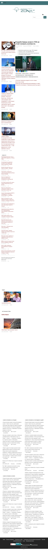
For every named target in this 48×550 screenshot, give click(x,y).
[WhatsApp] (25, 71)
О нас (24, 540)
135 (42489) (5, 519)
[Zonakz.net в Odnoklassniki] (40, 14)
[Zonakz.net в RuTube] (43, 14)
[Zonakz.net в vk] (41, 14)
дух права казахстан (20, 75)
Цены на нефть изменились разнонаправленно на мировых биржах (6, 246)
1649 (8, 261)
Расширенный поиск (30, 540)
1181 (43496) (28, 445)
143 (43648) (5, 470)
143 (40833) (18, 463)
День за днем (36, 45)
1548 (8, 254)
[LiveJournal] (23, 71)
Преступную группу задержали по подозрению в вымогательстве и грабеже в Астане (7, 237)
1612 (8, 224)
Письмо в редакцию (10, 539)
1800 (8, 180)
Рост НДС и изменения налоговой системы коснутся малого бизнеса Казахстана (8, 52)
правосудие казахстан (33, 76)
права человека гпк (29, 75)
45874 (10, 81)
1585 (8, 234)
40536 (10, 150)
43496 (10, 109)
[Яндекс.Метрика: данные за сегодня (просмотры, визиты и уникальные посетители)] (34, 545)
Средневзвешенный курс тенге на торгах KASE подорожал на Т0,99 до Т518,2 (7, 158)
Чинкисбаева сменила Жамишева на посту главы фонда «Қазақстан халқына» (7, 205)
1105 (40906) (28, 528)
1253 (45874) (28, 432)
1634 (8, 196)
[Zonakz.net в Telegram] (38, 14)
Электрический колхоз (6, 303)
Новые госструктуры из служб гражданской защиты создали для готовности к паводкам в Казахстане (7, 199)
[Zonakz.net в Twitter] (33, 14)
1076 (17, 47)
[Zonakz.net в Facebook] (35, 14)
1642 (8, 165)
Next (21, 296)
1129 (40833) (41, 470)
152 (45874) (5, 432)
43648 (10, 55)
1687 (8, 218)
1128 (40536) (28, 483)
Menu (5, 2)
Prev (3, 296)
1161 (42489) (28, 465)
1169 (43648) (28, 452)
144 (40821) (5, 458)
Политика (13, 463)
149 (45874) (5, 488)
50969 (11, 331)
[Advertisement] (24, 28)
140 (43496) (5, 501)
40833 (10, 124)
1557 (8, 191)
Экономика (13, 469)
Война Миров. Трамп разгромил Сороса (10, 329)
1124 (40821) (28, 496)
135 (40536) (5, 532)
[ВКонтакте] (16, 71)
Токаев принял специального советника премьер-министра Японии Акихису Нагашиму (8, 172)
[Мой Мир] (20, 71)
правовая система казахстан (22, 76)
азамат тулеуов (25, 73)
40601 (11, 304)
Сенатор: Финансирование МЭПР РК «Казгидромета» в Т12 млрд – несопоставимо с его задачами (7, 194)
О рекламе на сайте (19, 539)
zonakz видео (18, 73)
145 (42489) (5, 445)
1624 (8, 207)
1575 (8, 160)
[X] (21, 71)
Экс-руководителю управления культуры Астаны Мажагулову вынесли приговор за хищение (6, 163)
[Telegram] (26, 71)
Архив (4, 539)
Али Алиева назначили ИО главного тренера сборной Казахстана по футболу (7, 183)
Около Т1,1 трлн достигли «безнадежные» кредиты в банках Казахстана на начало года (7, 188)
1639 (8, 239)
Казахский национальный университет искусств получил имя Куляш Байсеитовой (8, 258)
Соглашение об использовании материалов (32, 539)
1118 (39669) (28, 521)
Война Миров (5, 314)
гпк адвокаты (32, 73)
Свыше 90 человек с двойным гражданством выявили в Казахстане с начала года (8, 231)
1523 (8, 175)
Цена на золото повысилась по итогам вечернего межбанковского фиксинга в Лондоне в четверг (8, 252)
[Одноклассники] (18, 71)
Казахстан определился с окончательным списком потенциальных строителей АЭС (7, 178)
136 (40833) (18, 507)
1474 (8, 243)
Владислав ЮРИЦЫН (27, 45)
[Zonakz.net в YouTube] (36, 14)
